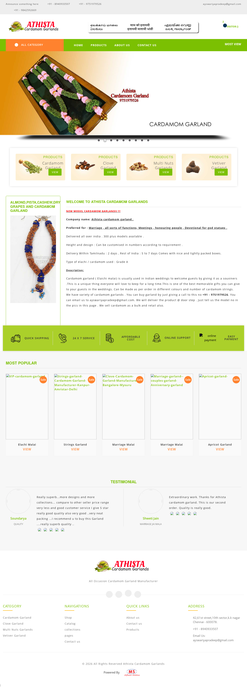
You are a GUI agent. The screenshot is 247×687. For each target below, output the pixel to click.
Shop (68, 617)
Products (132, 629)
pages (69, 635)
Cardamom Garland (17, 617)
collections (72, 629)
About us (133, 617)
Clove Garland (13, 623)
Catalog (70, 623)
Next (240, 363)
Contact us (72, 641)
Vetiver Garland (14, 635)
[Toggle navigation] (16, 45)
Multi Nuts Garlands (18, 629)
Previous (235, 363)
